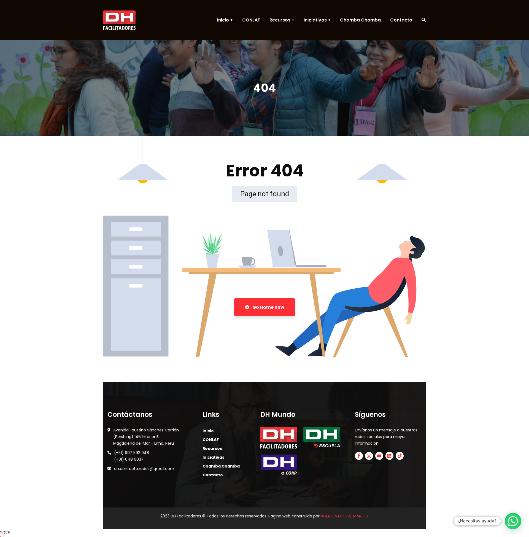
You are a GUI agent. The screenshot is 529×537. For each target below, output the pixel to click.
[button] (513, 521)
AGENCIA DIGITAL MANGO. (345, 516)
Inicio (208, 431)
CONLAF (211, 439)
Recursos (212, 448)
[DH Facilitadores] (119, 20)
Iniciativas (213, 457)
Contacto (213, 475)
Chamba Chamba (221, 466)
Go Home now (268, 307)
